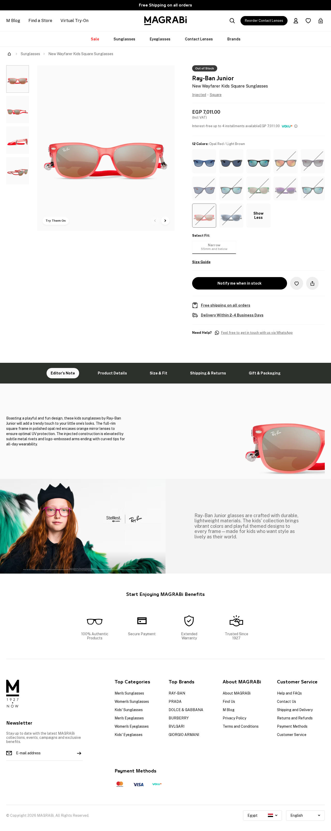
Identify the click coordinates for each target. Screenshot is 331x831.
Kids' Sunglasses (129, 710)
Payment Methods (292, 726)
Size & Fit (158, 373)
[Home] (9, 54)
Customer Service (291, 735)
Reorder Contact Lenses (264, 21)
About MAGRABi (237, 693)
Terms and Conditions (241, 726)
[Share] (312, 283)
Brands (233, 39)
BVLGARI (176, 726)
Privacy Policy (234, 718)
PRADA (175, 701)
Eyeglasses (160, 39)
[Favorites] (308, 21)
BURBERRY (179, 718)
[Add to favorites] (296, 283)
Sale (95, 39)
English (296, 815)
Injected (199, 95)
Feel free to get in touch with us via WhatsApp (257, 333)
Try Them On (56, 220)
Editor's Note (63, 373)
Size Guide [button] (201, 262)
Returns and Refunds (295, 718)
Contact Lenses (199, 39)
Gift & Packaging (265, 373)
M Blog (13, 20)
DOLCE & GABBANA (186, 710)
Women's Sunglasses (132, 701)
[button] (204, 161)
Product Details (112, 373)
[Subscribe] (79, 753)
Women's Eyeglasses (132, 726)
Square (216, 95)
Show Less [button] (258, 215)
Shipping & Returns (208, 373)
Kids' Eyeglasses (128, 735)
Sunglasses (124, 39)
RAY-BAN (177, 693)
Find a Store (40, 20)
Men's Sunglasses (129, 693)
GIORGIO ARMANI (184, 735)
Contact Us (286, 701)
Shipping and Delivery (295, 710)
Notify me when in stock (239, 283)
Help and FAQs (289, 693)
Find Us (229, 701)
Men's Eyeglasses (129, 718)
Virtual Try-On (74, 20)
